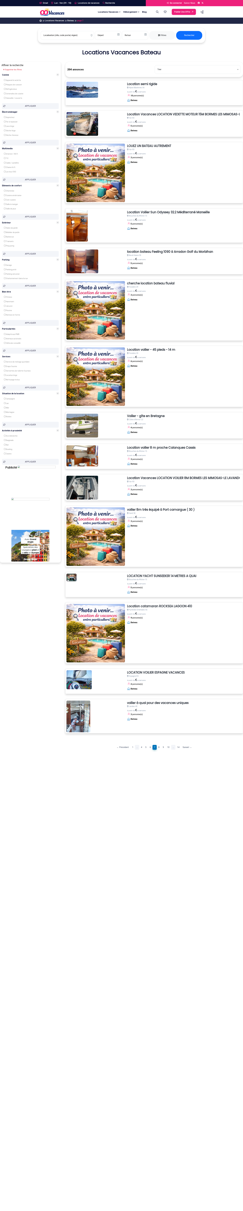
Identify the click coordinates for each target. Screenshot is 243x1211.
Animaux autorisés (13, 339)
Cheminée (10, 191)
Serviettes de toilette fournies (18, 371)
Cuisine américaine (13, 195)
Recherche (110, 3)
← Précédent (123, 747)
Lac (7, 403)
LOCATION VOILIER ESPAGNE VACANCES (156, 672)
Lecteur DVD (11, 172)
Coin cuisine (11, 200)
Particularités (8, 329)
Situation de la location (13, 393)
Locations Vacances (108, 12)
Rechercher (189, 35)
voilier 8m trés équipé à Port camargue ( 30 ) (161, 510)
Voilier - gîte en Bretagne (146, 416)
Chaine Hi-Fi (10, 167)
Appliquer (30, 106)
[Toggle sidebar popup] (202, 12)
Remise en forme (13, 315)
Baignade (10, 440)
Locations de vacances (88, 3)
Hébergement (130, 12)
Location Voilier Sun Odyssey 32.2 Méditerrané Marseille (168, 212)
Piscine (9, 310)
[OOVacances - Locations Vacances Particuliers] (40, 21)
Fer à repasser (12, 122)
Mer (7, 408)
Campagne (10, 399)
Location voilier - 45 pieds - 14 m (151, 350)
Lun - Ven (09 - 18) (62, 3)
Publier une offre (182, 12)
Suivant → (187, 747)
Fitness (9, 297)
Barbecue (10, 237)
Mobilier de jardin (12, 232)
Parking (5, 259)
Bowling (9, 449)
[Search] (157, 11)
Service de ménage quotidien (17, 362)
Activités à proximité (12, 430)
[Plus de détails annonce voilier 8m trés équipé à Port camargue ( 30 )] (95, 536)
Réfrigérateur (11, 89)
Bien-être (6, 292)
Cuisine (5, 75)
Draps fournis (11, 366)
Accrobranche (11, 436)
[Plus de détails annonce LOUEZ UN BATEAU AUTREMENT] (95, 173)
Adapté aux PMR (12, 334)
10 (168, 747)
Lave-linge (10, 126)
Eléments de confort (12, 185)
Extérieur (6, 222)
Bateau (70, 20)
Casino (9, 454)
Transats (10, 241)
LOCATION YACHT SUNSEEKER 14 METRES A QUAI (161, 576)
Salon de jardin (12, 228)
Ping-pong (10, 246)
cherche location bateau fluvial (151, 283)
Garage (9, 265)
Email (45, 3)
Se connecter (175, 3)
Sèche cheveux (12, 135)
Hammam (10, 302)
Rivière (8, 417)
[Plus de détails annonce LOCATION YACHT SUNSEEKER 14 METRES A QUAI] (71, 577)
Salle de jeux (11, 209)
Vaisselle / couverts (14, 98)
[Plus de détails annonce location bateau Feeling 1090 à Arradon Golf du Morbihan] (82, 261)
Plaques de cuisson (14, 85)
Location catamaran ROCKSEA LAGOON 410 (159, 606)
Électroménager (9, 112)
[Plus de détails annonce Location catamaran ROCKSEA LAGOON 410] (95, 633)
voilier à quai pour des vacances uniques (158, 703)
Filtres (163, 35)
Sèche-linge (11, 131)
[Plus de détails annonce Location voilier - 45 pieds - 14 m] (95, 376)
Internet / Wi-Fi (12, 154)
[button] (165, 12)
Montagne (10, 412)
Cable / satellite (12, 163)
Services (6, 356)
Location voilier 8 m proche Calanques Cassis (161, 448)
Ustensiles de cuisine (14, 94)
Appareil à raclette (13, 80)
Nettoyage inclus (13, 380)
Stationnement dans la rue (17, 278)
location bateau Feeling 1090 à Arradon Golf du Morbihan (170, 252)
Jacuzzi (9, 306)
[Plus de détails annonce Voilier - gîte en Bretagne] (82, 425)
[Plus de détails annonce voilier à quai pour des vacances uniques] (78, 716)
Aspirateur (10, 117)
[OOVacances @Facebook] (199, 3)
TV (7, 158)
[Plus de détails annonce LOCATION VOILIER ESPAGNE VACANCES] (79, 679)
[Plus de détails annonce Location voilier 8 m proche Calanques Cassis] (82, 455)
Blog (144, 12)
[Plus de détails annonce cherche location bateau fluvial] (95, 310)
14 (178, 747)
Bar (7, 445)
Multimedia (7, 148)
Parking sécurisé (12, 274)
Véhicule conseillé (13, 343)
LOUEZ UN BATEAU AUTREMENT (149, 146)
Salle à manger (12, 204)
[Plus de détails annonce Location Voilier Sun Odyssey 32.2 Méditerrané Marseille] (77, 226)
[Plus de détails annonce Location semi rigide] (82, 90)
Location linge (11, 375)
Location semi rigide (142, 84)
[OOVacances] (52, 12)
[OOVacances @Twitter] (202, 3)
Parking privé (11, 269)
